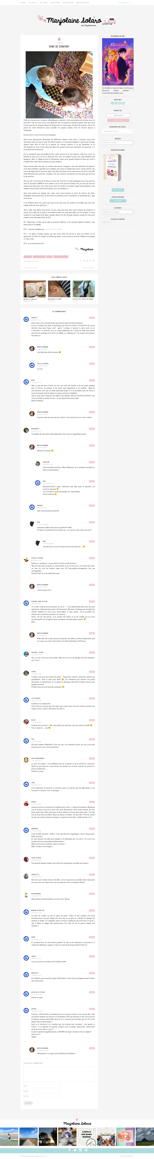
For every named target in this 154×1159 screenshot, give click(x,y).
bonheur (27, 256)
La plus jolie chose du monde (83, 299)
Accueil (23, 2)
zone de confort (61, 256)
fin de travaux (39, 256)
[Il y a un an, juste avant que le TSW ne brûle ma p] (9, 1137)
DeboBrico (35, 429)
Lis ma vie (59, 43)
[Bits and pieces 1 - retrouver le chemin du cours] (28, 1137)
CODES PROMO (55, 2)
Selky (33, 720)
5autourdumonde (37, 758)
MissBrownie (36, 894)
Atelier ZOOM (106, 222)
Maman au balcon (37, 910)
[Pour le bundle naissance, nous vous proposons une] (87, 1137)
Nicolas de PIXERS (38, 992)
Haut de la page (126, 1156)
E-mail (26, 1091)
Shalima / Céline (37, 652)
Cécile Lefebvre (43, 363)
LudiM (33, 671)
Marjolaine (35, 261)
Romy (46, 1156)
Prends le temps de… (31, 299)
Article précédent (30, 267)
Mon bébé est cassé (55, 299)
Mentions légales (82, 2)
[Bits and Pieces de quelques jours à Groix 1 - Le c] (48, 1137)
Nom (25, 1086)
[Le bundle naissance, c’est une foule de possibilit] (106, 1137)
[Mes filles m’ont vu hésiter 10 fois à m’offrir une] (67, 1137)
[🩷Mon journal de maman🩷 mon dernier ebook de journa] (125, 1137)
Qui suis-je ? (33, 2)
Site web (26, 1096)
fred (33, 782)
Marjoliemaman (42, 347)
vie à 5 (49, 256)
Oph (32, 739)
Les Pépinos (35, 698)
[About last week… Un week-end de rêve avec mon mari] (145, 1137)
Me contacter (68, 2)
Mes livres (43, 2)
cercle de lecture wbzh (52, 229)
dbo (44, 481)
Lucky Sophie (36, 858)
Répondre (92, 317)
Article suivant (88, 267)
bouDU (33, 802)
